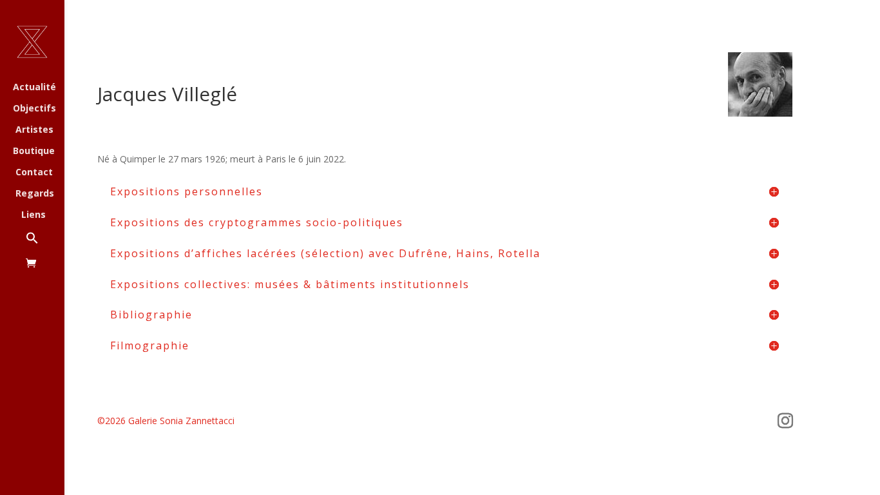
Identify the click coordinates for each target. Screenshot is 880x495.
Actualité (34, 87)
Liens (33, 215)
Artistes (34, 130)
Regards (34, 194)
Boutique (34, 151)
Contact (34, 173)
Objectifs (34, 109)
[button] (45, 244)
